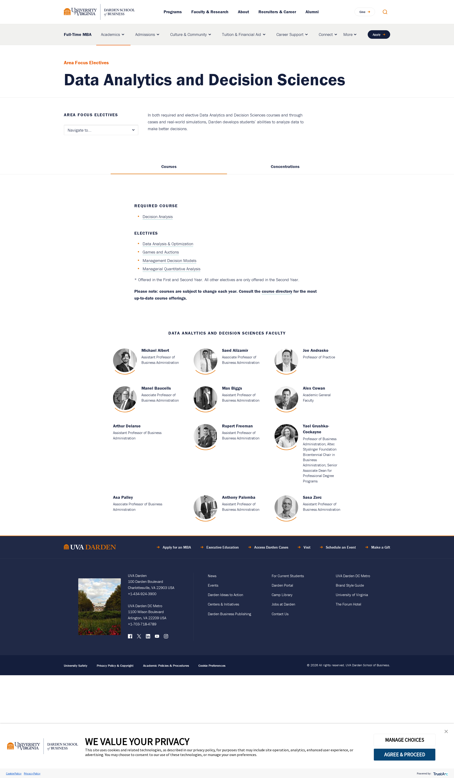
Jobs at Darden (283, 604)
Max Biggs (232, 388)
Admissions (145, 34)
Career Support (289, 34)
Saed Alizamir (235, 350)
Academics (110, 34)
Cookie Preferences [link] (211, 665)
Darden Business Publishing (229, 613)
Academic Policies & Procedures (166, 665)
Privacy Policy (32, 773)
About (243, 11)
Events (213, 585)
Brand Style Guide (350, 585)
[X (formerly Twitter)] (139, 637)
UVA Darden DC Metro (353, 575)
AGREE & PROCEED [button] (404, 754)
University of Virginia (352, 594)
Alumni (312, 11)
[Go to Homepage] (99, 12)
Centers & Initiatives (223, 604)
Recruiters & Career (277, 11)
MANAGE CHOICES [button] (404, 739)
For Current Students (288, 575)
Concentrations (285, 166)
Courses (169, 166)
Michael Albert (155, 350)
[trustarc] (440, 773)
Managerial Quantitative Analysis (171, 268)
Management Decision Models (169, 260)
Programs (173, 11)
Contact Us (280, 613)
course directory (277, 291)
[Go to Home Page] (90, 547)
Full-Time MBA (78, 34)
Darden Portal (282, 585)
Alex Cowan (314, 388)
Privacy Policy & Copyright (115, 665)
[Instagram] (166, 637)
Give (362, 12)
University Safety (75, 665)
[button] (446, 732)
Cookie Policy (14, 773)
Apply (376, 34)
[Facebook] (130, 637)
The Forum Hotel (348, 604)
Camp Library (282, 594)
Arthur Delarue (127, 426)
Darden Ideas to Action (225, 594)
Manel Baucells (156, 388)
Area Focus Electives (91, 114)
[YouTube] (157, 637)
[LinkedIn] (148, 637)
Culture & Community (188, 34)
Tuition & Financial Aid (241, 34)
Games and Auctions (161, 252)
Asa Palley (123, 497)
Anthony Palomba (238, 497)
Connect (326, 34)
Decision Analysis (158, 216)
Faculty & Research (209, 11)
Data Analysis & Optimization (168, 243)
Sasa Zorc (312, 497)
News (212, 575)
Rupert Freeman (237, 426)
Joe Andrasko (315, 350)
